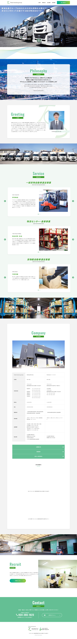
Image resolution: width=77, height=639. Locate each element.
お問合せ (64, 2)
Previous (5, 201)
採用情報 (53, 2)
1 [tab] (38, 214)
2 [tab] (39, 214)
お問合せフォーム (52, 615)
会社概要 (48, 2)
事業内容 (44, 2)
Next (73, 201)
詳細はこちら (17, 580)
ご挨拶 (39, 2)
